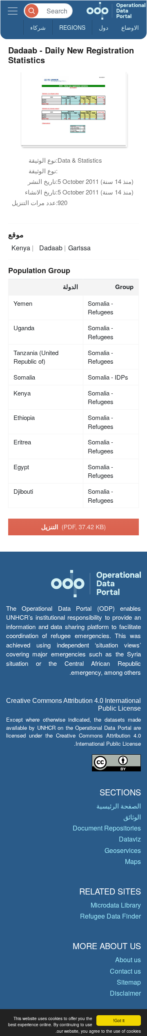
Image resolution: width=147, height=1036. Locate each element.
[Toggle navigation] (13, 11)
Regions (72, 27)
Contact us (125, 971)
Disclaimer (125, 993)
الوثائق (132, 817)
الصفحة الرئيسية (118, 806)
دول (103, 27)
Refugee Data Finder (110, 916)
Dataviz (130, 839)
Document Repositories (107, 828)
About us (128, 959)
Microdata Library (116, 905)
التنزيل (73, 526)
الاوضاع (130, 27)
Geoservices (123, 850)
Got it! (119, 1020)
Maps (133, 861)
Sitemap (129, 982)
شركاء (38, 27)
